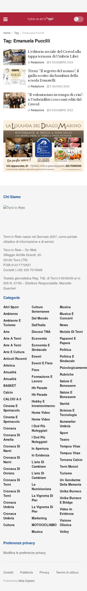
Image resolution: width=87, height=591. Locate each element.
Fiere (35, 369)
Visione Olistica (65, 522)
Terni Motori (69, 466)
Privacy (44, 572)
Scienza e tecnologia (68, 412)
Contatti (8, 572)
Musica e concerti (67, 315)
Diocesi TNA (41, 331)
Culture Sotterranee (40, 309)
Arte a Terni (12, 338)
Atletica (9, 365)
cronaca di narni (11, 448)
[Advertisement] (43, 5)
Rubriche (67, 374)
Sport (64, 432)
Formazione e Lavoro (42, 378)
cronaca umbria (9, 515)
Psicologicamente (73, 367)
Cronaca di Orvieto (11, 470)
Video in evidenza (67, 511)
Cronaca (9, 428)
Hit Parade (39, 387)
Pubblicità (26, 572)
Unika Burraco (70, 491)
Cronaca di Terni (11, 482)
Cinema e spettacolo (11, 407)
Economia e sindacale (41, 347)
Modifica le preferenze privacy (24, 552)
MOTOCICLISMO (44, 524)
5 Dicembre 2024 (61, 62)
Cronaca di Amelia (11, 437)
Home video (41, 412)
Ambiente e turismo (12, 322)
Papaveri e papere (68, 340)
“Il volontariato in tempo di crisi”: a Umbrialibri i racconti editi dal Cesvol (55, 99)
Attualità (9, 372)
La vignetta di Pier (42, 497)
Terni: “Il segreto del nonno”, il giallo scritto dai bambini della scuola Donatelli (53, 75)
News (64, 325)
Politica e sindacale (67, 358)
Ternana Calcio (71, 459)
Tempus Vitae (70, 446)
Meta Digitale (27, 580)
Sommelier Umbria (68, 423)
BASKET (9, 385)
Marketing (39, 518)
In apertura (40, 448)
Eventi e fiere (42, 363)
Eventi (36, 356)
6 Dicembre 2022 (61, 110)
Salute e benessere (68, 383)
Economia (39, 338)
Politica (65, 349)
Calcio (8, 392)
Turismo (66, 473)
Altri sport (11, 307)
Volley (64, 531)
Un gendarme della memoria (70, 482)
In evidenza (40, 455)
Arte (6, 331)
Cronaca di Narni (11, 459)
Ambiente (10, 313)
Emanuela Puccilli (33, 33)
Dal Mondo (40, 318)
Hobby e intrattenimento (43, 403)
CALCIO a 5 (12, 399)
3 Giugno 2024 (59, 86)
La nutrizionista (41, 486)
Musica (37, 531)
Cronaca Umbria (9, 504)
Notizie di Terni (71, 331)
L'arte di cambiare (39, 464)
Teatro (64, 439)
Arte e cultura (14, 352)
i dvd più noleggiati (39, 428)
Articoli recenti (15, 358)
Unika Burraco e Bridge (70, 500)
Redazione (37, 62)
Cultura (8, 524)
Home (7, 33)
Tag (16, 33)
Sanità (64, 403)
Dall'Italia (39, 325)
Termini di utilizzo (67, 572)
